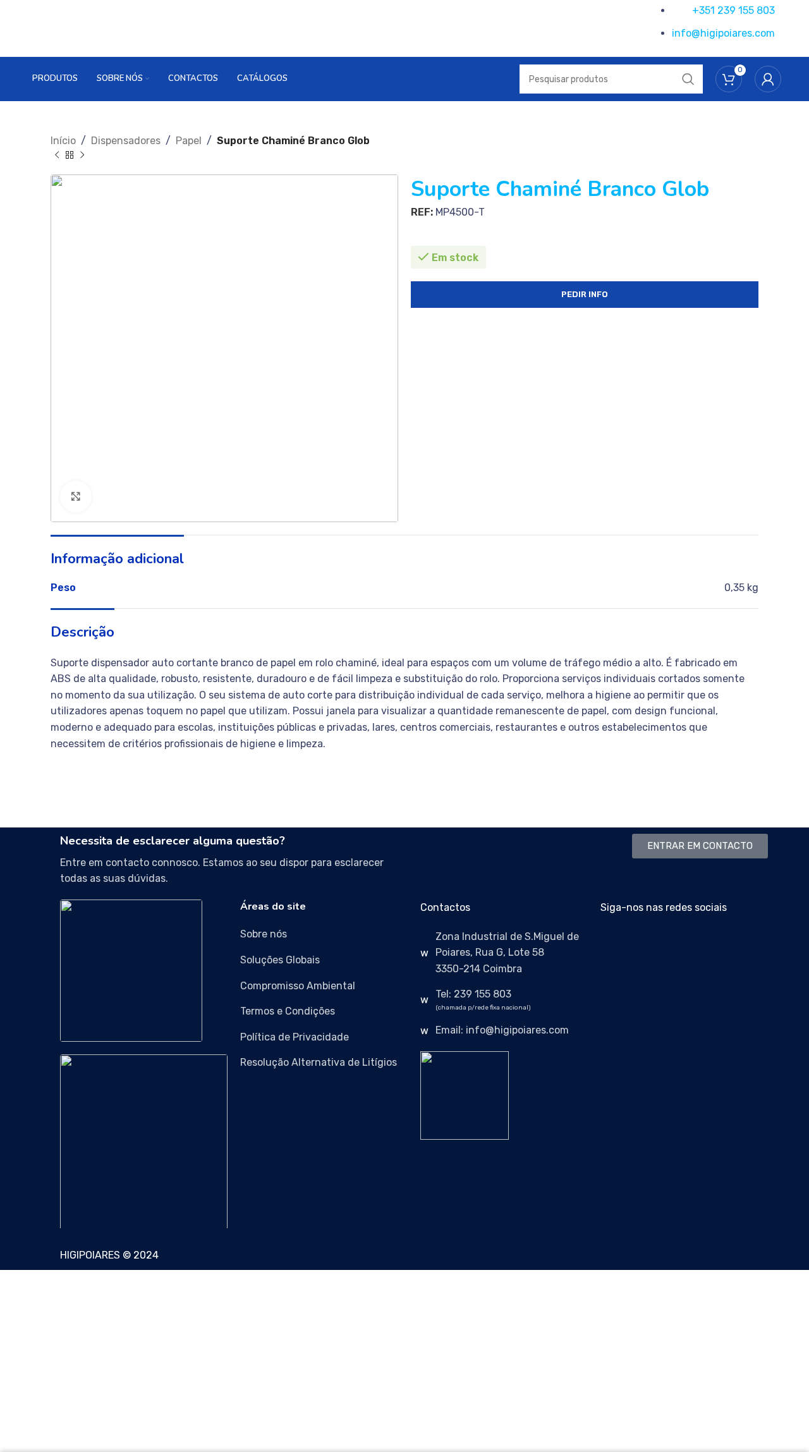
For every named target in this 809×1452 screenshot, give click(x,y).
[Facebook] (616, 944)
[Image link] (131, 970)
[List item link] (324, 934)
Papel (189, 141)
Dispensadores (126, 141)
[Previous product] (57, 155)
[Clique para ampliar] (76, 496)
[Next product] (82, 155)
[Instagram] (650, 944)
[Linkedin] (684, 944)
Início (63, 141)
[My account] (768, 79)
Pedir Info (584, 294)
